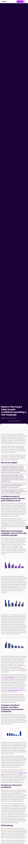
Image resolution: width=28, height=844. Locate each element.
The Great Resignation (9, 677)
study (22, 669)
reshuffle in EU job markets (14, 690)
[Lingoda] (3, 1)
